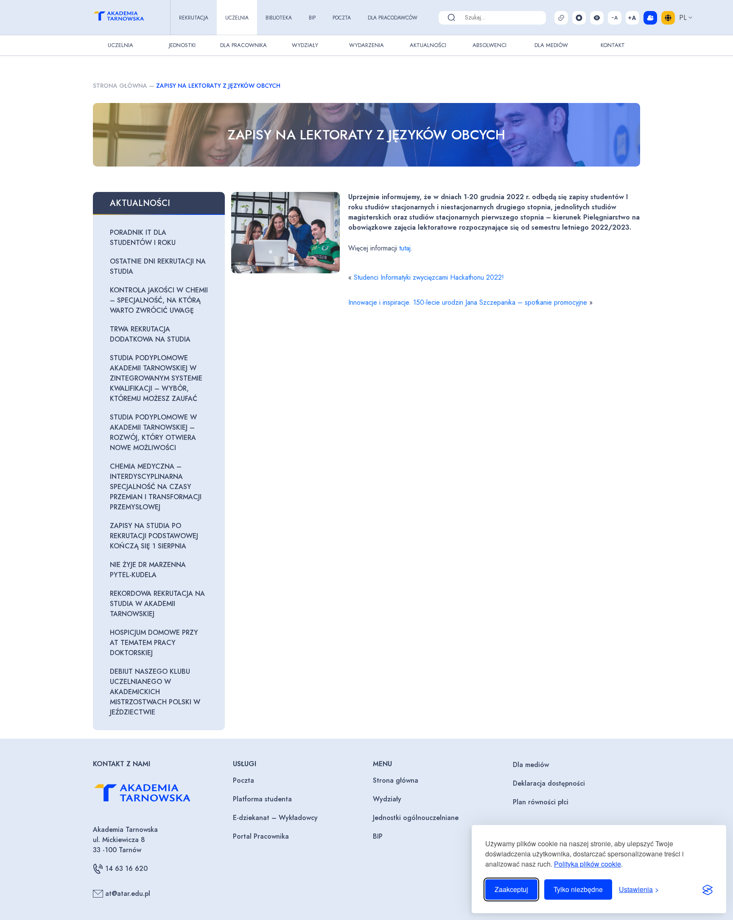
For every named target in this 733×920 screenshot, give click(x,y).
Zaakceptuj (511, 889)
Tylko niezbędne (578, 889)
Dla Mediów (551, 45)
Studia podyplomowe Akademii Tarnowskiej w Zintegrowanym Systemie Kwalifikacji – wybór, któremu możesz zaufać (156, 378)
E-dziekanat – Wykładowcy (275, 818)
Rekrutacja (193, 18)
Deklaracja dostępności (549, 783)
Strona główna (120, 85)
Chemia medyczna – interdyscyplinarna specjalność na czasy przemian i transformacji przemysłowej (155, 486)
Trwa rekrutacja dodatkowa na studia (150, 334)
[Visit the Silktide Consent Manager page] (707, 889)
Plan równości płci (540, 802)
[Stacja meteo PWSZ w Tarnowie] (650, 18)
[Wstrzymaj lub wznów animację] (579, 18)
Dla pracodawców (392, 18)
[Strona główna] (126, 17)
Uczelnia (237, 18)
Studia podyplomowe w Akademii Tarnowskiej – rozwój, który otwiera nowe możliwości (153, 432)
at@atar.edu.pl (127, 893)
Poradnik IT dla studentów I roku (143, 237)
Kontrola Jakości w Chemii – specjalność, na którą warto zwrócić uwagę (159, 300)
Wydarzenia (366, 45)
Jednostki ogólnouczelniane (416, 818)
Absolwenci (489, 45)
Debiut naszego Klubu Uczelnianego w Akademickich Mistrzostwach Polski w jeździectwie (155, 692)
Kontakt (613, 45)
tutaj (404, 248)
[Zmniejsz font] (614, 18)
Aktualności (428, 45)
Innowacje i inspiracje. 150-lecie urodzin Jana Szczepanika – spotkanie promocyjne (467, 302)
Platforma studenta (262, 799)
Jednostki (182, 45)
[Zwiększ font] (632, 18)
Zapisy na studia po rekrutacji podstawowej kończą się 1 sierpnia (154, 536)
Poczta (342, 18)
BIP (312, 18)
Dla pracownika (243, 45)
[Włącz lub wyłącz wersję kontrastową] (597, 18)
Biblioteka (279, 18)
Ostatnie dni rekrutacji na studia (158, 266)
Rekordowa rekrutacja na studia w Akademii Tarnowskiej (157, 604)
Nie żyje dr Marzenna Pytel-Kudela (148, 570)
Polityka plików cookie (587, 864)
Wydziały (305, 45)
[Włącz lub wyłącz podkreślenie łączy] (561, 18)
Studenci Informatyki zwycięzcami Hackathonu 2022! (429, 277)
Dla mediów (531, 765)
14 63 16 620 (126, 868)
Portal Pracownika (261, 836)
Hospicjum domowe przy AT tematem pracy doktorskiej (154, 643)
